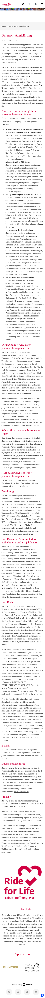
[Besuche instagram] (18, 992)
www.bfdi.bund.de (21, 792)
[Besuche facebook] (9, 992)
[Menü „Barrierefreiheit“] (42, 995)
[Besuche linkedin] (27, 992)
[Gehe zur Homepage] (6, 4)
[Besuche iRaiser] (23, 984)
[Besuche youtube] (36, 992)
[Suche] (29, 4)
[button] (42, 4)
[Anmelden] (35, 4)
